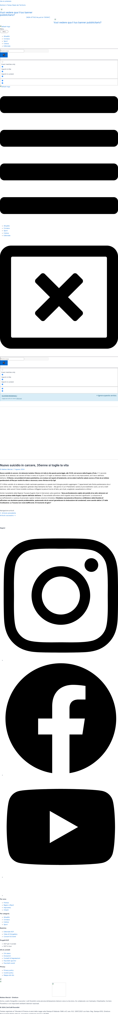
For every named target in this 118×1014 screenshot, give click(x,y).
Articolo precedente (8, 513)
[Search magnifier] (4, 54)
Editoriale (7, 46)
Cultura (6, 43)
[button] (59, 31)
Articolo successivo (8, 515)
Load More (112, 404)
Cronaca (7, 39)
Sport (6, 41)
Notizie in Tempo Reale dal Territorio (13, 5)
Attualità (6, 36)
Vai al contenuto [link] (5, 1)
